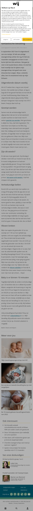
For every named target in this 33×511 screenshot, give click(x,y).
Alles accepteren (27, 39)
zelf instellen (16, 39)
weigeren (5, 39)
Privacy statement (6, 34)
